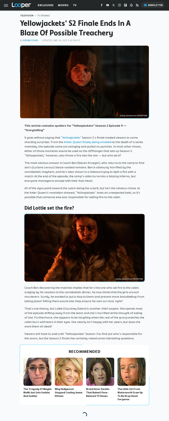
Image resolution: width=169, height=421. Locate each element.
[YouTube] (107, 6)
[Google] (131, 6)
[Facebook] (101, 6)
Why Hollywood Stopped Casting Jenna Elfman (68, 392)
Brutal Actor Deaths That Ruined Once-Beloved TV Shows (97, 392)
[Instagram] (119, 6)
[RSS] (137, 6)
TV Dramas (43, 16)
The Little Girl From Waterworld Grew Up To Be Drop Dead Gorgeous (130, 394)
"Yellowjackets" (71, 138)
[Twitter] (113, 6)
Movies (63, 5)
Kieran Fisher (30, 40)
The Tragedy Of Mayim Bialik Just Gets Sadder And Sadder (37, 392)
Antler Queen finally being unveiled (88, 142)
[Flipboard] (125, 6)
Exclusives (46, 5)
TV (75, 5)
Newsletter (155, 5)
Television (27, 16)
